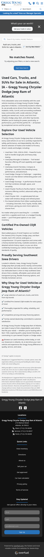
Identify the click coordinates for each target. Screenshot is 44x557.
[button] (30, 3)
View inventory (22, 449)
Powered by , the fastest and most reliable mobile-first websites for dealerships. (22, 547)
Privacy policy (22, 484)
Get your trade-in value (22, 29)
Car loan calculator (22, 478)
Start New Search (22, 68)
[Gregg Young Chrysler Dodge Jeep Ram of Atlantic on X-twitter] (24, 407)
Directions (22, 454)
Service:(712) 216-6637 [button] (23, 431)
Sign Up (22, 532)
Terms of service (22, 490)
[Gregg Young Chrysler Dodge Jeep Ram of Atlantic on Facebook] (19, 407)
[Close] (39, 27)
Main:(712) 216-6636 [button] (23, 428)
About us (22, 460)
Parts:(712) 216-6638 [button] (23, 434)
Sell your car (22, 466)
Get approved (22, 472)
